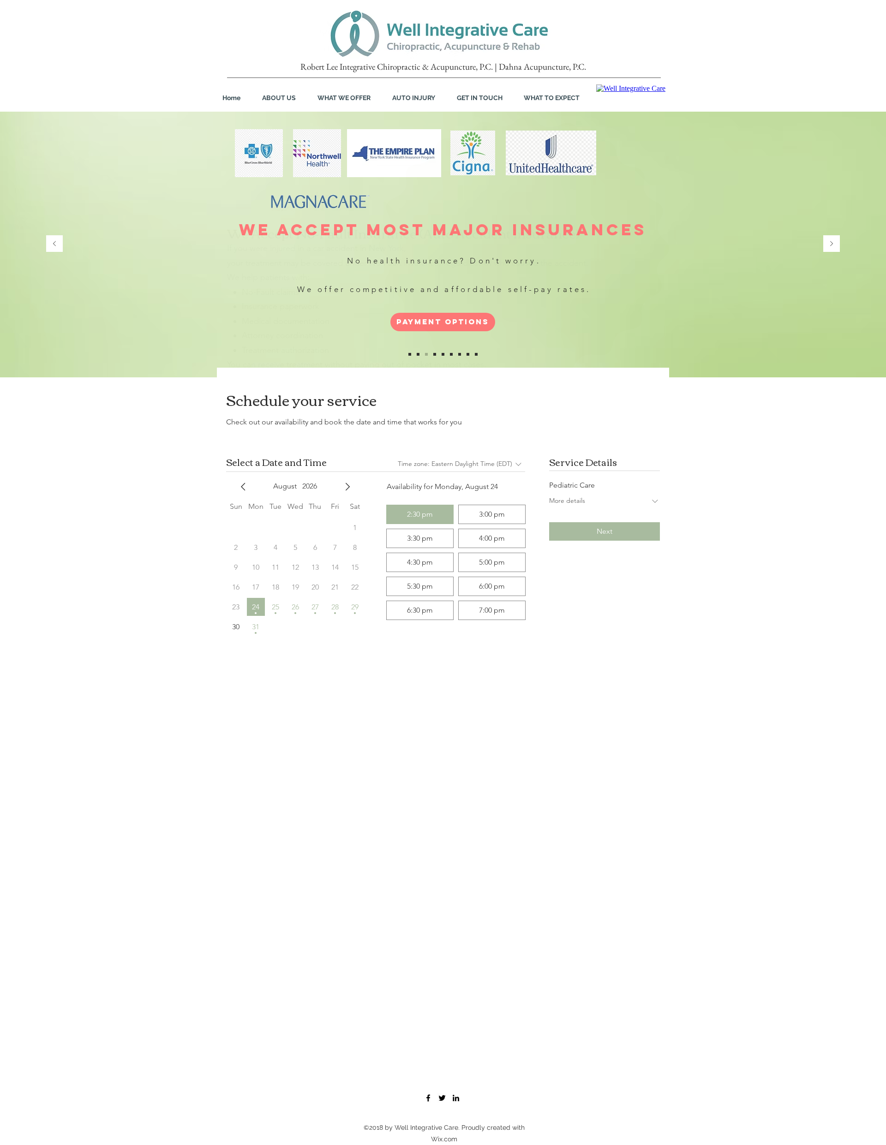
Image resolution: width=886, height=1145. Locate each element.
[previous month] (243, 486)
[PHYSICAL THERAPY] (468, 354)
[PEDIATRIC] (434, 354)
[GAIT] (476, 354)
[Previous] (54, 244)
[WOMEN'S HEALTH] (451, 354)
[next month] (347, 486)
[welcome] (409, 354)
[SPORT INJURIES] (443, 354)
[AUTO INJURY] (426, 354)
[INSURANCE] (418, 354)
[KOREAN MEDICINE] (459, 354)
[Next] (831, 244)
